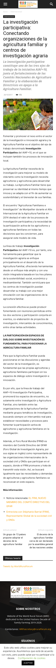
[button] (5, 4)
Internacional (16, 11)
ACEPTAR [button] (28, 663)
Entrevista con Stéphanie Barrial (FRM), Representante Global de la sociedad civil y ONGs (29, 515)
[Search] (51, 4)
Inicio (5, 11)
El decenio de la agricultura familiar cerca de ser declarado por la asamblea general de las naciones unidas (40, 541)
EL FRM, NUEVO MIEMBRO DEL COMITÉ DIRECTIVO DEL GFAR (28, 502)
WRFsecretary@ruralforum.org (35, 629)
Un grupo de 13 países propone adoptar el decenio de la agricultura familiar (14, 539)
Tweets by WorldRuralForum (18, 566)
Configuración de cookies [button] (31, 658)
